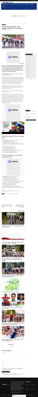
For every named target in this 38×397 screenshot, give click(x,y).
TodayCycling (29, 124)
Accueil (3, 23)
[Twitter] (34, 0)
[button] (35, 9)
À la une (8, 193)
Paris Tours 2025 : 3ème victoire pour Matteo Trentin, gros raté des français (7, 206)
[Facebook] (30, 0)
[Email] (11, 32)
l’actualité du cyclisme (15, 190)
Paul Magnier (11, 193)
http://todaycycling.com (11, 345)
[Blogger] (26, 385)
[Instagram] (32, 0)
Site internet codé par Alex (31, 389)
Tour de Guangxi (16, 193)
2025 (5, 193)
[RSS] (33, 0)
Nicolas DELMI (5, 29)
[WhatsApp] (9, 32)
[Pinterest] (7, 32)
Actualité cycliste (7, 23)
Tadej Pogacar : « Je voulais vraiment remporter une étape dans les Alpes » (19, 206)
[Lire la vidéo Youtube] (13, 127)
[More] (13, 32)
